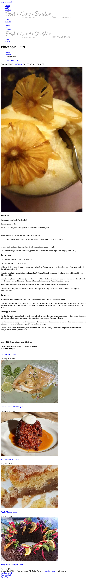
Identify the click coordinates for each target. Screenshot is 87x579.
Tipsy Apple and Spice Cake (12, 564)
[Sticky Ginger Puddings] (29, 455)
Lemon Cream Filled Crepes (12, 407)
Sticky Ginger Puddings (10, 459)
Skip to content (6, 2)
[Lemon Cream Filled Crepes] (29, 402)
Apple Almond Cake (9, 512)
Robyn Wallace (17, 64)
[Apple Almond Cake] (29, 507)
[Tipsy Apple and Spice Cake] (29, 560)
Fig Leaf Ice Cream (8, 354)
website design (50, 571)
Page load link (6, 575)
